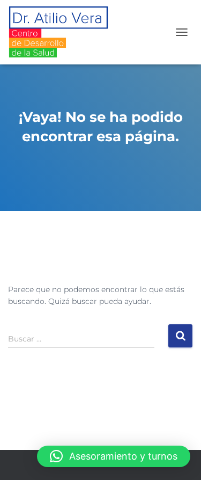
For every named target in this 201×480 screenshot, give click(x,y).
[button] (113, 456)
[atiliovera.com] (62, 32)
